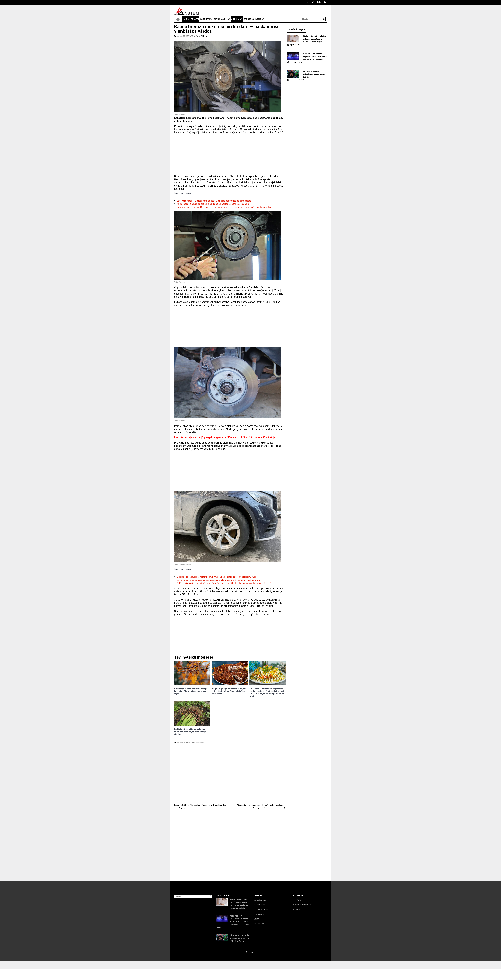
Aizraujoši (237, 19)
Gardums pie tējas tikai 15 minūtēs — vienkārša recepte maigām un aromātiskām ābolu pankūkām (224, 207)
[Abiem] (178, 19)
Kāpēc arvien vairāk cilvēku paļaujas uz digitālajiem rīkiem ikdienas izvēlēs (314, 39)
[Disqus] (230, 847)
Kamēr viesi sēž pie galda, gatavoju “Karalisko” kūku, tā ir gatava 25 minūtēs (230, 437)
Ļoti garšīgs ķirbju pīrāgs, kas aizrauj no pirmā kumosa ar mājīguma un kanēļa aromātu (219, 580)
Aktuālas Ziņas (222, 19)
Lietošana (297, 900)
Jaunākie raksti (190, 19)
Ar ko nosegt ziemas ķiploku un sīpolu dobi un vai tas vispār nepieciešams (213, 204)
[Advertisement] (230, 154)
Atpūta (247, 19)
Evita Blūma (201, 36)
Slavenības (258, 19)
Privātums (297, 910)
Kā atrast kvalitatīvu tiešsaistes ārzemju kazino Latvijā (314, 74)
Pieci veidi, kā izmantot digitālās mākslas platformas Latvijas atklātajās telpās (315, 56)
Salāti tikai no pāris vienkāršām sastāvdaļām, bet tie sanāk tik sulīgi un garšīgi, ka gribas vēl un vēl (224, 583)
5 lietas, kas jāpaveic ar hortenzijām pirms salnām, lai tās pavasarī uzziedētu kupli (216, 576)
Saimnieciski (206, 19)
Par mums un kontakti (302, 905)
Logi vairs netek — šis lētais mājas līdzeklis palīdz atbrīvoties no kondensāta (214, 200)
